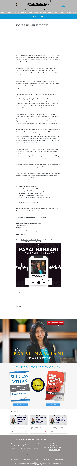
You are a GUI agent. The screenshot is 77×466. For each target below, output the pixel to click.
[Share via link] (22, 292)
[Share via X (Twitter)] (16, 292)
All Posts (12, 16)
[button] (63, 6)
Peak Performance (44, 16)
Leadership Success (22, 16)
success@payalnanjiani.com (47, 10)
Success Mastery (33, 16)
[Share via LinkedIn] (19, 292)
